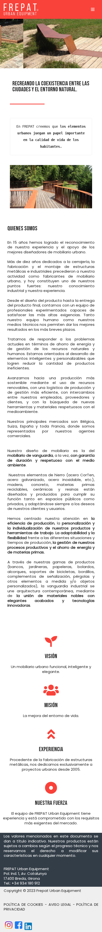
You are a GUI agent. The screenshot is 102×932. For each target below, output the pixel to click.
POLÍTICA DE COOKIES (23, 904)
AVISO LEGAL (60, 904)
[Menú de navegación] (92, 9)
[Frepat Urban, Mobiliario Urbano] (21, 9)
